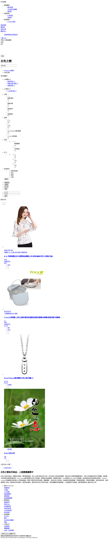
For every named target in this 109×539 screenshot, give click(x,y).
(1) (11, 81)
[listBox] (54, 199)
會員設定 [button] (15, 34)
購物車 (3, 27)
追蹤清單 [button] (7, 34)
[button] (54, 12)
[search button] (1, 67)
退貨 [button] (11, 34)
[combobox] (54, 61)
